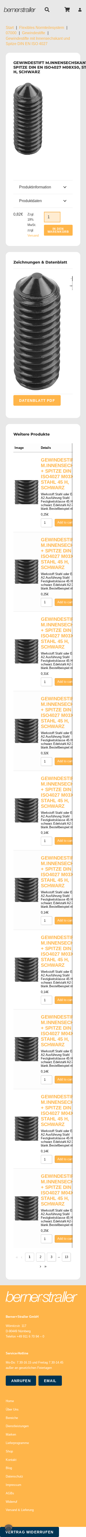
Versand (33, 235)
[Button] (80, 10)
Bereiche (12, 1418)
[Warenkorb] (67, 9)
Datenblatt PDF (37, 400)
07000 (11, 33)
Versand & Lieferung (20, 1510)
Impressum (13, 1485)
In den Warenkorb (58, 230)
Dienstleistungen (17, 1426)
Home (10, 1401)
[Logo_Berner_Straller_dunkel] (20, 9)
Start (10, 28)
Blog (9, 1468)
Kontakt (11, 1460)
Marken (11, 1434)
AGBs (10, 1493)
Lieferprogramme (17, 1443)
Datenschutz (14, 1476)
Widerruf (11, 1502)
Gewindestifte (33, 33)
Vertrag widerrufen (29, 1532)
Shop (9, 1451)
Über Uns (12, 1409)
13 (66, 1257)
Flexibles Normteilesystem (41, 28)
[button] (47, 9)
